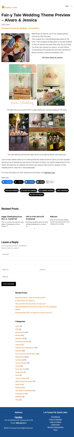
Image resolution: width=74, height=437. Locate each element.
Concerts (18, 345)
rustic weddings (62, 190)
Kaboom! (53, 217)
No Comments (33, 28)
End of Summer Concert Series (25, 354)
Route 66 (18, 384)
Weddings (23, 28)
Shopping (18, 387)
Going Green (19, 372)
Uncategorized (20, 394)
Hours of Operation (55, 419)
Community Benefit (21, 341)
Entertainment (20, 357)
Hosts (17, 375)
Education (18, 351)
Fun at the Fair (14, 28)
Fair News (4, 28)
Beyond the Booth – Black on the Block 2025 (30, 298)
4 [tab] (40, 229)
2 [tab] (34, 229)
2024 (17, 326)
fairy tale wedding (11, 190)
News (56, 430)
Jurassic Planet (20, 378)
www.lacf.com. (49, 173)
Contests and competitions (24, 348)
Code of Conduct (55, 422)
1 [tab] (31, 229)
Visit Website (55, 417)
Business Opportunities (55, 427)
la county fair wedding (28, 190)
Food (17, 366)
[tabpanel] (12, 220)
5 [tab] (43, 229)
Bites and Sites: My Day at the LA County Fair (30, 304)
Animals (18, 335)
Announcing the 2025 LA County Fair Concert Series (32, 313)
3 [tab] (37, 229)
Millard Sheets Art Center (23, 381)
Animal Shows (20, 332)
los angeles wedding (46, 190)
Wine (17, 400)
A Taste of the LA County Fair (25, 301)
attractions (18, 338)
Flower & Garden (20, 363)
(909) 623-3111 (21, 423)
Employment (55, 425)
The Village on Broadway (23, 391)
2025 (17, 329)
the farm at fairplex (36, 194)
